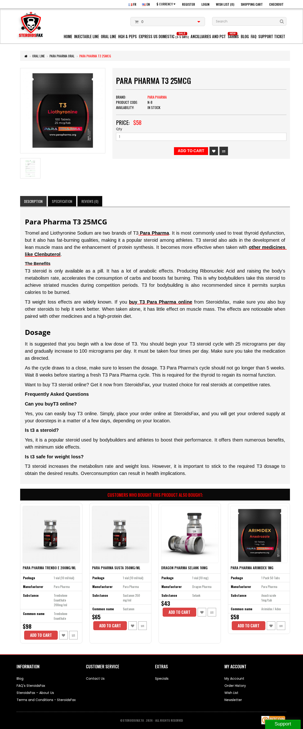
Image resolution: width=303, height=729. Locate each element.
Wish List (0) (225, 4)
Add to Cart (191, 151)
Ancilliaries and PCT (208, 36)
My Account (234, 678)
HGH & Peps (127, 36)
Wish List (231, 692)
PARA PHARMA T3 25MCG (95, 55)
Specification (62, 201)
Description (33, 201)
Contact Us (95, 678)
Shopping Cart (252, 4)
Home (68, 36)
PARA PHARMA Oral (62, 55)
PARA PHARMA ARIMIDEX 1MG (252, 567)
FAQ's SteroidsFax (31, 685)
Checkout (276, 4)
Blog (245, 36)
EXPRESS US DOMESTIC (164, 36)
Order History (235, 685)
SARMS (233, 36)
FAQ (253, 36)
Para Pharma (157, 97)
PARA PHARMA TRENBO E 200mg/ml (49, 567)
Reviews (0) (89, 201)
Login (205, 4)
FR (134, 4)
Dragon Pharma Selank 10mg (184, 567)
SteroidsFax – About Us (35, 692)
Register (188, 4)
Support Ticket (271, 36)
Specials (162, 678)
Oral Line (108, 36)
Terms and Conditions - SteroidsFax (46, 699)
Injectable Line (86, 36)
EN (148, 4)
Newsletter (233, 699)
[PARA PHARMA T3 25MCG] (62, 110)
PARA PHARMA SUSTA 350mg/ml (116, 567)
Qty (119, 129)
